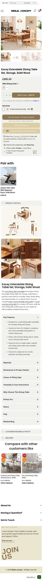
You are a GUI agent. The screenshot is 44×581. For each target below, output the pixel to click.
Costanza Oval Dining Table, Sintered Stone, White (10, 476)
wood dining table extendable (15, 291)
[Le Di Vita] (19, 3)
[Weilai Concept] (5, 3)
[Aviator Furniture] (33, 3)
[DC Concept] (26, 3)
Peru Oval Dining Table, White (30, 476)
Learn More (27, 148)
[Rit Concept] (12, 3)
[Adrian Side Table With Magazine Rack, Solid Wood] (8, 176)
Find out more (8, 541)
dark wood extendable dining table (21, 302)
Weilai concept (17, 570)
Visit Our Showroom (21, 125)
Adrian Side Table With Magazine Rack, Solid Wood (8, 190)
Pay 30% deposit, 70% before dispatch (21, 117)
